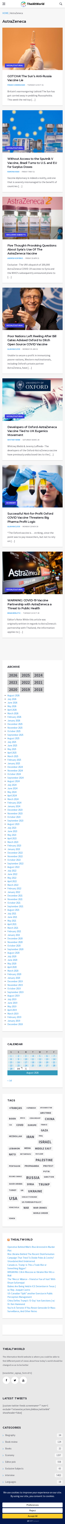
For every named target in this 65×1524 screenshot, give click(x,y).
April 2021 (12, 924)
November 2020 (15, 942)
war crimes (40, 1207)
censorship (35, 1118)
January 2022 (13, 892)
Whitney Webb (13, 440)
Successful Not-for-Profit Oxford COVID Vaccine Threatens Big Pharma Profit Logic (30, 517)
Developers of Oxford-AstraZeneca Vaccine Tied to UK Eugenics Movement (32, 431)
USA (13, 1198)
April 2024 (12, 795)
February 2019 (14, 1017)
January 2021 (13, 934)
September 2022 (15, 863)
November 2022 (15, 856)
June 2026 (12, 702)
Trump (44, 1184)
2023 (13, 682)
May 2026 (11, 706)
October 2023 (14, 816)
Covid (19, 1125)
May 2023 (11, 834)
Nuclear (39, 1154)
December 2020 (15, 938)
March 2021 (12, 927)
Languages (10, 1481)
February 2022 (14, 888)
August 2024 (13, 781)
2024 (38, 675)
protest (48, 1166)
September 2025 (15, 734)
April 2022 (12, 881)
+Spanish (31, 1108)
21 (54, 1062)
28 (54, 1065)
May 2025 (11, 749)
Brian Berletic (14, 613)
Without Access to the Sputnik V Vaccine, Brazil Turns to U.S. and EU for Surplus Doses (32, 163)
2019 (26, 689)
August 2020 (13, 952)
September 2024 (15, 777)
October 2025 (14, 731)
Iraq (41, 1136)
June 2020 (12, 959)
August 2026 (13, 695)
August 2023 (13, 824)
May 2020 (11, 963)
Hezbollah (15, 1136)
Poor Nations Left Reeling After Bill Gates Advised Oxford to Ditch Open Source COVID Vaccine (31, 340)
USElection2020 (29, 1197)
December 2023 (15, 809)
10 (26, 1059)
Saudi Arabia (15, 1184)
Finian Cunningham (16, 85)
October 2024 (14, 774)
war (26, 1208)
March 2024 (12, 799)
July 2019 (11, 999)
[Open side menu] (3, 3)
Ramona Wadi (13, 171)
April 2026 (12, 709)
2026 (13, 675)
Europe (32, 1125)
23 (18, 1065)
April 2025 (12, 752)
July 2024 (11, 784)
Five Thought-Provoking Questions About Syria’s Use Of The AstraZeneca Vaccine (31, 249)
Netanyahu (25, 1154)
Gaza (44, 1130)
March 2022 (12, 884)
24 (26, 1065)
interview (10, 1475)
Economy (11, 503)
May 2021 (11, 920)
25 (33, 1065)
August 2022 (13, 866)
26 (40, 1065)
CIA (10, 1125)
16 (18, 1062)
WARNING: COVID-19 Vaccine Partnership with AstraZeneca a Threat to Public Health (29, 604)
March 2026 (12, 713)
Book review (11, 1441)
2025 (26, 675)
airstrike (45, 1113)
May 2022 (11, 877)
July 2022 (11, 870)
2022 (26, 682)
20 (47, 1062)
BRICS (22, 1118)
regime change (15, 1177)
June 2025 (12, 745)
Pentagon (14, 1166)
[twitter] (14, 1380)
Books (8, 1448)
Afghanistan (46, 1108)
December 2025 (15, 724)
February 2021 (14, 931)
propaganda (32, 1165)
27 (47, 1065)
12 (40, 1059)
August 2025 (13, 738)
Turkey (12, 1190)
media (27, 1148)
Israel (45, 1141)
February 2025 (14, 759)
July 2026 (11, 699)
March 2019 (12, 1013)
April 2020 (12, 967)
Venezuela (14, 1207)
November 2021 (15, 899)
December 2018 (15, 1024)
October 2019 (14, 988)
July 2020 (11, 956)
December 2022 (15, 852)
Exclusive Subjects (16, 235)
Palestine (44, 1160)
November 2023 (15, 813)
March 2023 (12, 842)
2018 (38, 689)
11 (33, 1059)
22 (11, 1065)
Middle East (43, 1148)
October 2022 (14, 859)
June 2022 (12, 874)
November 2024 (15, 770)
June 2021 (12, 917)
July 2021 (11, 913)
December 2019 (15, 981)
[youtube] (23, 1380)
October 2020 (14, 945)
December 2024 (15, 766)
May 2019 (11, 1006)
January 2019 (13, 1020)
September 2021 (15, 906)
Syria (30, 1184)
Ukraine (35, 1191)
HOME (5, 13)
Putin (46, 1171)
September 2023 (15, 820)
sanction (49, 1177)
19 (40, 1062)
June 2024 (12, 788)
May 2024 (11, 792)
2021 (38, 682)
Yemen (12, 1218)
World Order (40, 1213)
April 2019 (12, 1009)
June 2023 (12, 831)
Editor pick (10, 1461)
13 (47, 1059)
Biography (10, 1435)
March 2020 (12, 970)
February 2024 (14, 802)
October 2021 (14, 902)
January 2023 (13, 849)
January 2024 (13, 806)
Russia (32, 1177)
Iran (30, 1137)
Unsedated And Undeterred (21, 1261)
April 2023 (12, 838)
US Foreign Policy (31, 1202)
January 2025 (13, 763)
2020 (13, 689)
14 (54, 1059)
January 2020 (13, 977)
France (44, 1125)
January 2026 (13, 720)
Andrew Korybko (15, 258)
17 (26, 1062)
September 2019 (15, 992)
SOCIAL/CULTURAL (14, 65)
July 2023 (11, 827)
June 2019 (12, 1002)
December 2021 (15, 895)
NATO (12, 1154)
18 (33, 1062)
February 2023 (14, 845)
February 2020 (14, 974)
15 (11, 1062)
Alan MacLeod (13, 349)
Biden (12, 1118)
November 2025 (15, 727)
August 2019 (13, 995)
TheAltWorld (35, 4)
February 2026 (14, 716)
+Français (15, 1108)
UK (22, 1190)
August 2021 (13, 909)
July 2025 (11, 741)
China (49, 1119)
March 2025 (12, 756)
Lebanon (14, 1148)
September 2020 (15, 949)
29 (11, 1069)
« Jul (9, 1080)
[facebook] (6, 1380)
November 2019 (15, 985)
